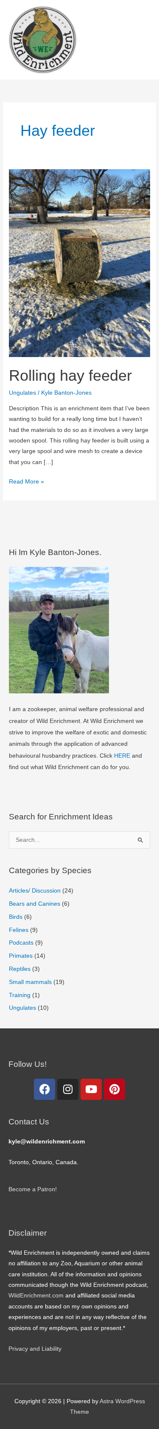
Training (20, 995)
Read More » (26, 480)
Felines (18, 930)
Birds (15, 917)
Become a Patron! (32, 1189)
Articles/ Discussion (35, 891)
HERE (122, 756)
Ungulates (22, 393)
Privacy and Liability (34, 1349)
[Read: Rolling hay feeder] (79, 263)
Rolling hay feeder (70, 375)
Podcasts (21, 943)
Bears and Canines (34, 904)
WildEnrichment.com (36, 1295)
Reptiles (20, 969)
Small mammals (30, 982)
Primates (21, 956)
